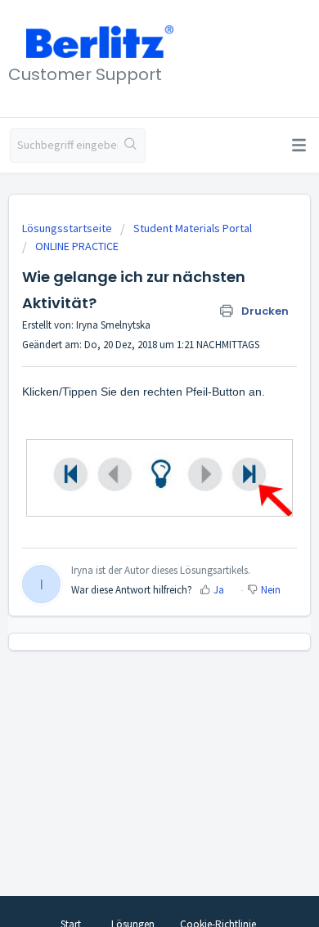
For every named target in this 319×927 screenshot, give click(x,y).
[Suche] (131, 145)
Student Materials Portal (192, 228)
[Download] (129, 454)
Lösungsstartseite (68, 228)
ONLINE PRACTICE (77, 246)
